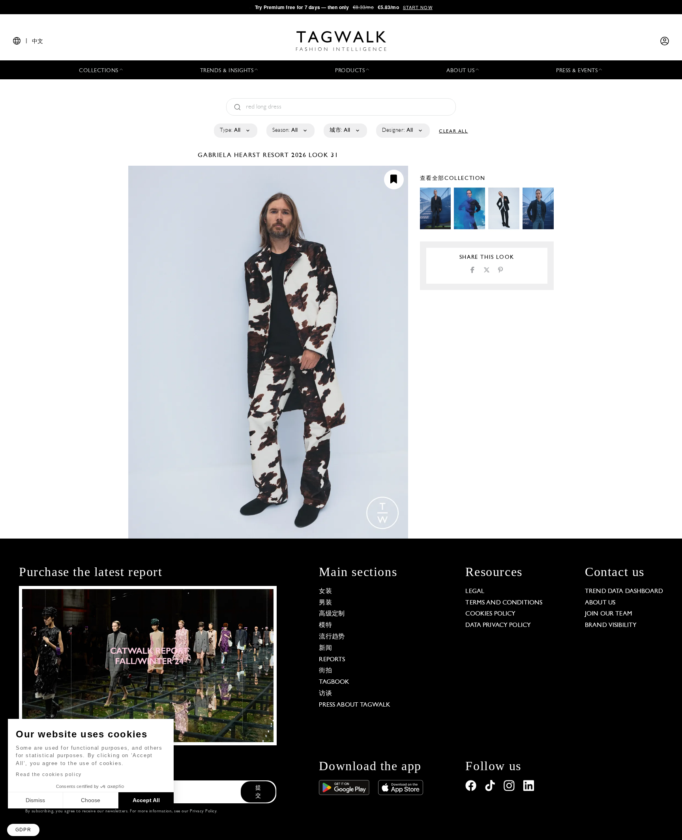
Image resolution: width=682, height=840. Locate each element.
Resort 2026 (285, 155)
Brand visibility (611, 625)
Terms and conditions (503, 603)
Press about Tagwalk (354, 705)
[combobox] (235, 131)
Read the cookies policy (49, 774)
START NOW (418, 7)
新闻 (325, 648)
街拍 (325, 671)
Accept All (146, 800)
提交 (258, 792)
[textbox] (235, 131)
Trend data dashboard (624, 591)
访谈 (325, 693)
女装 (325, 591)
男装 (325, 603)
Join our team (608, 614)
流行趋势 (332, 637)
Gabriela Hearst (230, 155)
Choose (90, 800)
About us (600, 603)
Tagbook (334, 682)
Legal (474, 591)
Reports (332, 660)
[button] (23, 830)
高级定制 (332, 614)
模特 (325, 625)
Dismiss (35, 800)
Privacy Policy (203, 811)
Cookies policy (490, 614)
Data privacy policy (498, 625)
